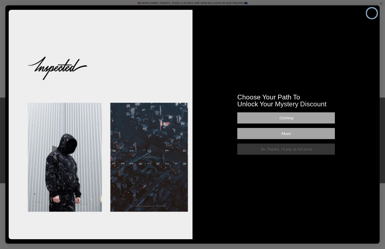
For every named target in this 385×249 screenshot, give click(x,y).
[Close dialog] (371, 13)
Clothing (286, 118)
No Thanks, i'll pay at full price (286, 149)
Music (286, 133)
